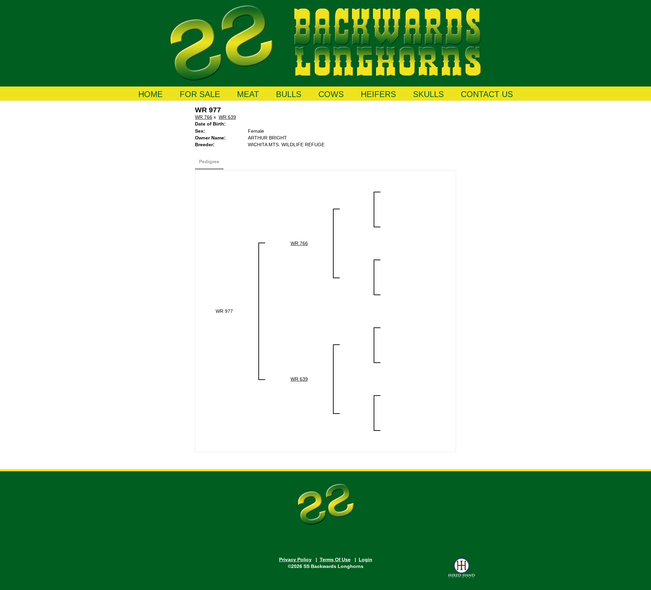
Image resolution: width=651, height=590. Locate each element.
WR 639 (227, 117)
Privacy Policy (295, 559)
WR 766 (203, 117)
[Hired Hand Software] (461, 568)
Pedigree (209, 161)
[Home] (325, 41)
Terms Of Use (335, 559)
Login (365, 559)
